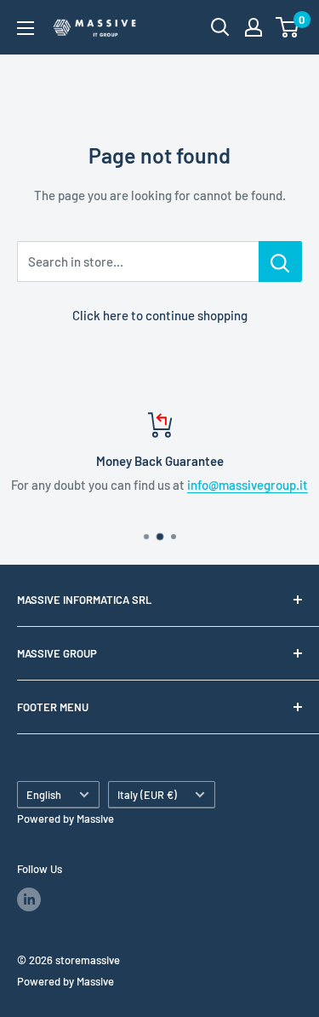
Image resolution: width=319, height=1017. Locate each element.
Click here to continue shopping (160, 315)
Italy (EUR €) (147, 795)
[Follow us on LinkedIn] (29, 899)
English (43, 795)
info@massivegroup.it (247, 484)
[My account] (253, 27)
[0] (288, 27)
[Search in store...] (280, 261)
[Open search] (220, 27)
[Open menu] (25, 28)
